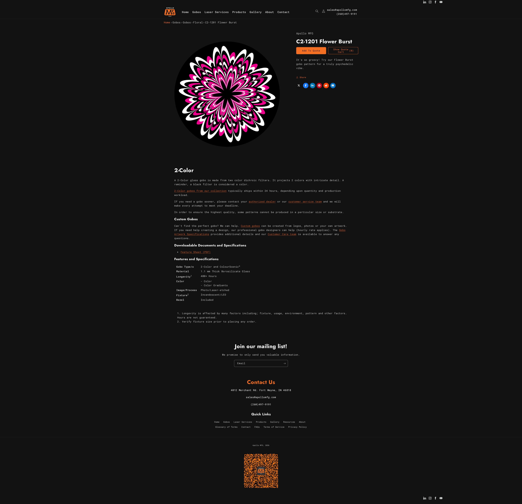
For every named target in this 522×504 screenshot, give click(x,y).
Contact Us (261, 382)
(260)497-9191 (346, 13)
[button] (317, 11)
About (302, 421)
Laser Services (243, 421)
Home (167, 22)
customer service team (305, 201)
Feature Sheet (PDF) (196, 252)
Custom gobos (250, 225)
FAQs (257, 427)
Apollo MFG (258, 445)
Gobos (176, 22)
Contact (246, 427)
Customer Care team (282, 234)
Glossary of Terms (226, 427)
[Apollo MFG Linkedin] (424, 3)
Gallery (274, 421)
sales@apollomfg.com (342, 9)
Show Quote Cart (343, 50)
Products (261, 421)
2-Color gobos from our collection (200, 190)
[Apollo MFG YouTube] (441, 3)
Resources (289, 421)
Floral (198, 22)
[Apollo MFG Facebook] (435, 3)
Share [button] (303, 77)
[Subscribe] (284, 363)
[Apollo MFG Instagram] (430, 3)
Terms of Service (274, 427)
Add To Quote (311, 50)
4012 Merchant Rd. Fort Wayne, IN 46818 (261, 390)
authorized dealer (262, 201)
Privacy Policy (297, 427)
